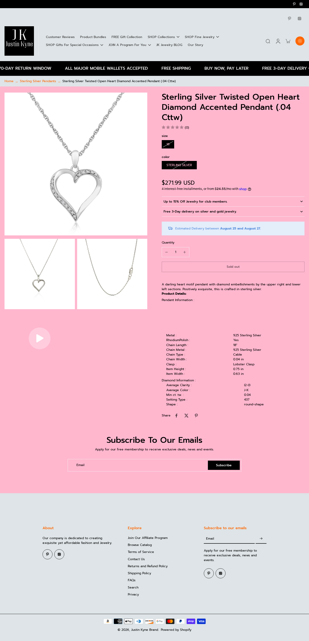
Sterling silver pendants (38, 81)
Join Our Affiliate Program (148, 538)
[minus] (166, 252)
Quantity (168, 242)
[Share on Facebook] (176, 416)
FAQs (131, 580)
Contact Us (136, 559)
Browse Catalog (140, 545)
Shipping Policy (139, 573)
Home (9, 81)
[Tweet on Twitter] (186, 416)
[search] (268, 40)
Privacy (133, 594)
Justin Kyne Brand (144, 629)
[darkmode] (299, 40)
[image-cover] (39, 338)
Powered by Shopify (176, 629)
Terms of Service (141, 552)
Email (80, 465)
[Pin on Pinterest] (196, 416)
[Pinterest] (294, 4)
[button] (233, 267)
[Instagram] (301, 4)
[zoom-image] (76, 164)
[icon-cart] (288, 40)
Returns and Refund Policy (148, 566)
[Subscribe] (261, 539)
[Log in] (278, 41)
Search (133, 587)
